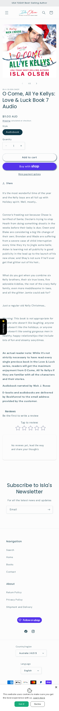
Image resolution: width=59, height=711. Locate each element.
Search (10, 550)
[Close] (56, 687)
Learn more (39, 697)
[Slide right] (36, 83)
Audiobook (12, 132)
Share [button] (9, 183)
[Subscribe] (49, 509)
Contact (11, 571)
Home (9, 557)
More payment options (29, 174)
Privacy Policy (14, 599)
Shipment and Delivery (19, 607)
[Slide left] (22, 83)
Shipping (6, 121)
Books (9, 564)
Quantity (7, 139)
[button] (6, 12)
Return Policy (14, 592)
